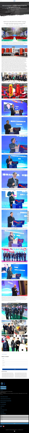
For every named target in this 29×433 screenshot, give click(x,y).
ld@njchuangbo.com (3, 392)
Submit (15, 369)
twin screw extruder (17, 299)
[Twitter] (2, 426)
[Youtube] (3, 426)
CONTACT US (3, 388)
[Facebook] (1, 426)
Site (22, 24)
